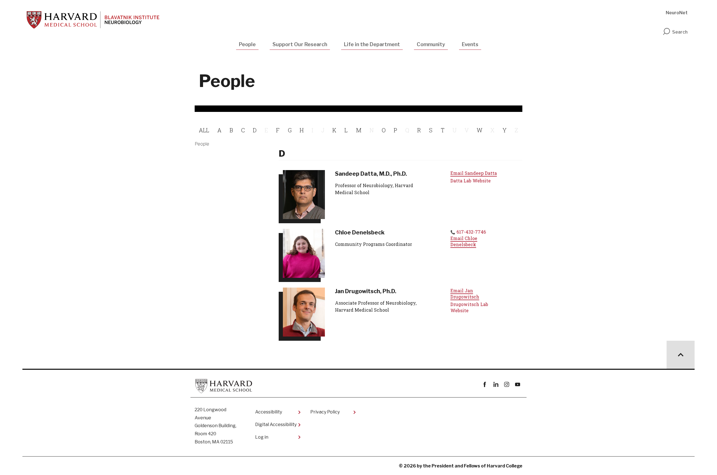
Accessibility (268, 412)
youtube (517, 384)
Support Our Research (300, 44)
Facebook (485, 384)
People (247, 44)
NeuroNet (677, 12)
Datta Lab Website (470, 181)
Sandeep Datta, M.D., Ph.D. (371, 173)
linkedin (495, 384)
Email (473, 173)
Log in (261, 437)
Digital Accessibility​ (276, 424)
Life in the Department (372, 44)
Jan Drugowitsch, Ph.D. (365, 291)
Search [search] (680, 32)
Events (470, 44)
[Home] (93, 20)
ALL (204, 130)
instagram (506, 384)
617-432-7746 (471, 232)
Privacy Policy (325, 412)
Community (431, 44)
